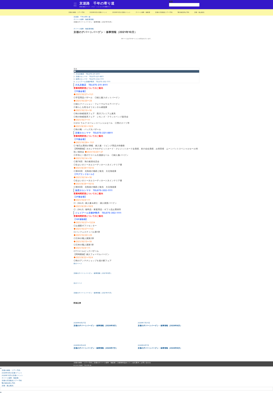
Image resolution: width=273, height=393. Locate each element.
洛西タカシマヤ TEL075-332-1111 (90, 79)
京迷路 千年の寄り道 (97, 3)
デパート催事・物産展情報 (84, 29)
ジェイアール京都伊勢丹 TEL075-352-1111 (93, 82)
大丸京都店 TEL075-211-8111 (88, 74)
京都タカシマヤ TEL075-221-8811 (90, 76)
